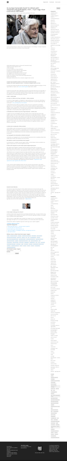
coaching (52, 49)
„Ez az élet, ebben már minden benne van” (14, 227)
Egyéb (52, 64)
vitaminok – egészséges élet (55, 192)
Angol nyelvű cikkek (54, 29)
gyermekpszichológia (22, 239)
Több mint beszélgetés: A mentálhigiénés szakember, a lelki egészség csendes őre (21, 230)
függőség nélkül (53, 79)
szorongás (52, 175)
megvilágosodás (32, 242)
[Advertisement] (26, 57)
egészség (23, 237)
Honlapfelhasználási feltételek (12, 452)
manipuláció (53, 114)
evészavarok (53, 74)
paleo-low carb (53, 134)
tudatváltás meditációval (15, 245)
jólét (39, 240)
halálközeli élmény (28, 198)
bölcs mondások (39, 235)
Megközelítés (45, 2)
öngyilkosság (53, 128)
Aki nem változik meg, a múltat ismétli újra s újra (15, 229)
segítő (22, 244)
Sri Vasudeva (26, 244)
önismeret (32, 245)
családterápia (53, 52)
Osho (39, 242)
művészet (52, 121)
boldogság (19, 235)
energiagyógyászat (33, 237)
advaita (8, 235)
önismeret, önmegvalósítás (55, 129)
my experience (53, 123)
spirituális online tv (54, 163)
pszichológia (43, 242)
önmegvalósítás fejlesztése (11, 247)
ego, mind (52, 63)
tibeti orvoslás (53, 180)
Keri (10, 13)
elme (28, 237)
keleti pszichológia (15, 242)
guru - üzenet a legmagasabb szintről (12, 239)
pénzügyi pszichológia (54, 139)
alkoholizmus (53, 23)
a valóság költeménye (54, 18)
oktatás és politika (54, 126)
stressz (52, 165)
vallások (21, 245)
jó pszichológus (9, 242)
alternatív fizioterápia (54, 25)
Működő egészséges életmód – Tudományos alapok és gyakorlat (18, 226)
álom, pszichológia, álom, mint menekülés (20, 102)
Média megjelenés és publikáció (12, 447)
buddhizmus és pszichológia (26, 235)
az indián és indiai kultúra (55, 37)
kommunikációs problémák (55, 104)
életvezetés (53, 66)
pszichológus (18, 244)
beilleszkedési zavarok (54, 38)
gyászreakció (53, 85)
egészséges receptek (54, 58)
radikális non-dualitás (54, 155)
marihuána (52, 115)
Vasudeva (24, 245)
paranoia (52, 317)
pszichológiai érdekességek (30, 13)
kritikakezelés (53, 109)
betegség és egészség (13, 235)
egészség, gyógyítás (54, 57)
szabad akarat (53, 166)
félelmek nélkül (53, 75)
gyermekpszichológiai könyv (30, 239)
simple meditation (54, 160)
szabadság (30, 244)
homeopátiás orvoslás (54, 92)
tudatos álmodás (53, 183)
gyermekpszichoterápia (39, 239)
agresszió (52, 21)
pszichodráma (53, 140)
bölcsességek (34, 235)
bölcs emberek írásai (54, 41)
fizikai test (38, 237)
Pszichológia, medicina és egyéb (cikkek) (18, 13)
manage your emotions (55, 112)
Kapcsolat (8, 448)
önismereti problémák (54, 132)
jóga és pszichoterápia (34, 240)
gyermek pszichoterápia (10, 240)
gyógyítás (16, 240)
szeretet (52, 171)
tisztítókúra (8, 245)
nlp (51, 125)
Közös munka (57, 2)
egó (26, 237)
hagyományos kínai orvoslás (23, 240)
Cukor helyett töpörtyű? (11, 231)
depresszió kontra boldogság (11, 237)
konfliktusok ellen (54, 107)
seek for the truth (54, 157)
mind (36, 242)
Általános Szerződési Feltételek (12, 453)
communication (53, 51)
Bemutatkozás (9, 446)
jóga (29, 240)
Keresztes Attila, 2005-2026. (39, 452)
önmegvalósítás (37, 245)
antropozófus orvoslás (54, 31)
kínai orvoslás (21, 242)
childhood (52, 48)
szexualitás (52, 172)
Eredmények (51, 2)
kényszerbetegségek (54, 101)
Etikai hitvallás (9, 455)
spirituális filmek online (54, 161)
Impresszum (9, 456)
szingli (52, 174)
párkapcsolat (53, 137)
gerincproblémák (53, 80)
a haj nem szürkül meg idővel (23, 86)
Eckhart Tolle (19, 237)
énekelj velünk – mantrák (55, 71)
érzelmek (28, 245)
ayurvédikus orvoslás (54, 32)
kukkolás (52, 111)
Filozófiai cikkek (53, 77)
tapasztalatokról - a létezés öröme (38, 244)
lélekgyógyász (26, 242)
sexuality (52, 158)
